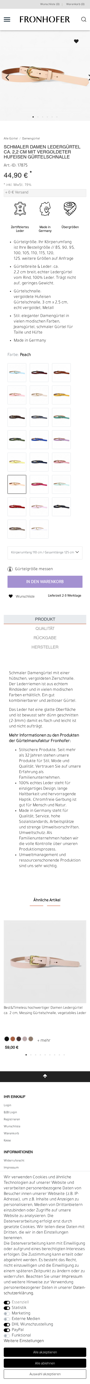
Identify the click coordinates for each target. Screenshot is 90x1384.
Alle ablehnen (45, 1364)
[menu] (7, 19)
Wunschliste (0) (50, 4)
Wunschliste (74, 40)
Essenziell (20, 1302)
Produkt (45, 619)
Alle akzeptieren (45, 1353)
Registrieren (12, 1120)
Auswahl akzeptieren (45, 1374)
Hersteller (45, 647)
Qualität (45, 629)
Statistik (19, 1308)
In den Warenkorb (45, 582)
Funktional (21, 1336)
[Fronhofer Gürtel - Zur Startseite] (45, 22)
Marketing (21, 1313)
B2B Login (10, 1112)
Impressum (11, 1168)
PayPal (18, 1330)
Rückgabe (45, 638)
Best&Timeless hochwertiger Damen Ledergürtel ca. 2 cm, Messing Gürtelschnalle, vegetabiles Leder (45, 1011)
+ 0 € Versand (16, 193)
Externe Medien (26, 1319)
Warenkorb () (75, 4)
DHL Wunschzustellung (32, 1324)
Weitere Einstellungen (24, 1341)
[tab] (45, 619)
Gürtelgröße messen (34, 569)
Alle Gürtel (11, 139)
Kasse (7, 1141)
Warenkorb (11, 1134)
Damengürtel (31, 139)
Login (7, 1105)
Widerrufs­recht (14, 1161)
